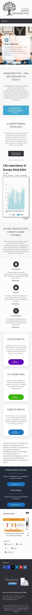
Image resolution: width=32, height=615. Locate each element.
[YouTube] (21, 567)
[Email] (25, 567)
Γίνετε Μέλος (16, 490)
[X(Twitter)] (13, 567)
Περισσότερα (15, 280)
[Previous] (26, 513)
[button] (13, 62)
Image (26, 218)
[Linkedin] (17, 567)
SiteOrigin (16, 611)
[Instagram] (8, 567)
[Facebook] (4, 567)
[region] (16, 46)
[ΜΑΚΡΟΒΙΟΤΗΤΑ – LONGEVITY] (16, 8)
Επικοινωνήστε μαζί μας (16, 470)
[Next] (28, 513)
